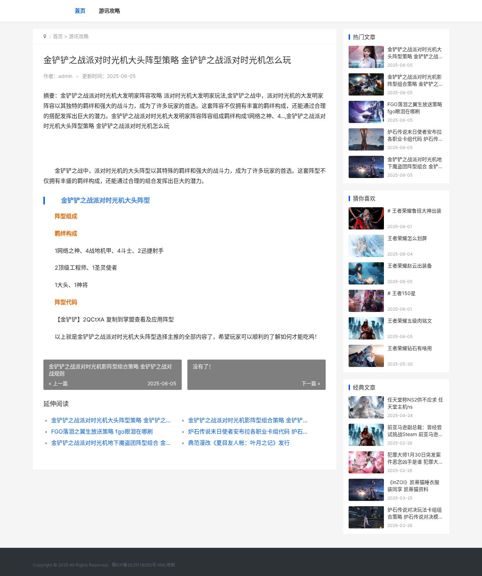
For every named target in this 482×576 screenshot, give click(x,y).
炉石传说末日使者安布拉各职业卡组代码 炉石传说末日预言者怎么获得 (249, 431)
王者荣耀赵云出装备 (409, 266)
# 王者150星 (401, 293)
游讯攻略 (109, 10)
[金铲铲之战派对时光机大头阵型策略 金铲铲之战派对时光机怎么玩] (366, 50)
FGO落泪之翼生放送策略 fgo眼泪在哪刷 (102, 431)
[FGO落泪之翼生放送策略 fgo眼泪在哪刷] (366, 105)
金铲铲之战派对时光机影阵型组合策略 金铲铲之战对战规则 (249, 420)
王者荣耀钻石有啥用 (409, 348)
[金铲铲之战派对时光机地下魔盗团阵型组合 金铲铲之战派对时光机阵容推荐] (366, 160)
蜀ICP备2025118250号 (134, 565)
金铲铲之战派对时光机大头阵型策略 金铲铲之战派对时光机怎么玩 (112, 420)
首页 (80, 10)
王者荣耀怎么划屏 (407, 238)
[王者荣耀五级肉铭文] (366, 322)
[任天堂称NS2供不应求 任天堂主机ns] (366, 401)
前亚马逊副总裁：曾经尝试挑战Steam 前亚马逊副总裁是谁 (415, 434)
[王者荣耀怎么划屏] (366, 239)
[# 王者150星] (366, 294)
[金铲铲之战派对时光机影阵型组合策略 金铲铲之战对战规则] (366, 78)
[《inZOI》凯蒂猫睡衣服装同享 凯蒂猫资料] (366, 483)
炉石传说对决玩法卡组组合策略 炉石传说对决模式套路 (415, 516)
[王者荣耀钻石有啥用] (366, 349)
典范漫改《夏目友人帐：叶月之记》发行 (239, 442)
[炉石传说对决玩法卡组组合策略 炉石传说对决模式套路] (366, 511)
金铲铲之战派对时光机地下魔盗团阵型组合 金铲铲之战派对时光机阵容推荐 (112, 442)
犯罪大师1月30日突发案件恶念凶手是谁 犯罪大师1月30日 (415, 461)
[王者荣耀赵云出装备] (366, 267)
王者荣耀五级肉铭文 (409, 321)
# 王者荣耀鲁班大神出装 (414, 211)
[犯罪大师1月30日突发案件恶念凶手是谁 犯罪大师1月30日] (366, 456)
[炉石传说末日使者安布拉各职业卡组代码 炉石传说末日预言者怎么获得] (366, 133)
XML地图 (166, 565)
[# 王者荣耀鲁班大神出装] (366, 212)
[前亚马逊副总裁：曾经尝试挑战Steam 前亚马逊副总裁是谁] (366, 428)
